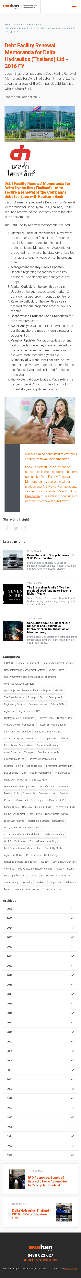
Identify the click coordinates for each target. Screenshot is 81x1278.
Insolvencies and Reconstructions (35, 868)
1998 (9, 1107)
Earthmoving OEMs (64, 807)
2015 (9, 1013)
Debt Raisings (51, 855)
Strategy (32, 697)
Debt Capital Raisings (15, 875)
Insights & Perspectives (30, 24)
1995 (9, 1126)
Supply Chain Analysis (57, 814)
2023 (9, 937)
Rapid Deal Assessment (16, 779)
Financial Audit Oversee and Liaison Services (45, 793)
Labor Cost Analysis (14, 821)
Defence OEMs (58, 704)
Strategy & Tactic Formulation (19, 718)
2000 (9, 1088)
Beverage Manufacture (64, 861)
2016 (9, 1003)
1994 (9, 1136)
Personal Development (51, 697)
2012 (9, 1022)
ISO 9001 (9, 663)
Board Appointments (48, 752)
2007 (9, 1041)
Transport (29, 752)
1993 (9, 1145)
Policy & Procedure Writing (42, 841)
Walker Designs (71, 1269)
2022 (9, 946)
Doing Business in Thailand (56, 738)
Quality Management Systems (58, 663)
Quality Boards (56, 670)
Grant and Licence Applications (20, 786)
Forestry (59, 868)
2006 (9, 1051)
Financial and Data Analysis (18, 745)
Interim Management (41, 772)
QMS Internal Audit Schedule (19, 683)
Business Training (13, 766)
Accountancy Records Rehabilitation (22, 834)
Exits (16, 793)
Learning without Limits (58, 875)
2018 (9, 984)
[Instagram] (25, 528)
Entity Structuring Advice (48, 731)
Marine (7, 889)
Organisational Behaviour (63, 882)
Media (7, 793)
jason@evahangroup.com (41, 1260)
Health (70, 868)
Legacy (33, 875)
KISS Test (59, 690)
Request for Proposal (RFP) (50, 800)
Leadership (26, 882)
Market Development (14, 814)
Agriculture (10, 711)
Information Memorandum (17, 731)
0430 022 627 (40, 1255)
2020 (9, 965)
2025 (9, 918)
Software (63, 786)
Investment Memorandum (52, 724)
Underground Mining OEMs (36, 807)
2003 (9, 1069)
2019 (9, 975)
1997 (9, 1117)
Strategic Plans (65, 718)
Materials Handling (54, 834)
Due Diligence (11, 772)
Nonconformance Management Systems (24, 670)
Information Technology (27, 889)
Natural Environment (28, 663)
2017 (9, 994)
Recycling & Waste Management (20, 861)
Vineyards (9, 868)
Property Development (47, 745)
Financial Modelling (14, 759)
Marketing (41, 882)
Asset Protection (12, 752)
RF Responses (33, 855)
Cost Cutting (35, 814)
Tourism (45, 861)
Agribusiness (26, 711)
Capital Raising (34, 766)
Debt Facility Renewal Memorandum (22, 848)
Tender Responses (51, 889)
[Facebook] (7, 528)
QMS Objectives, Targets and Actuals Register (27, 690)
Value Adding (11, 882)
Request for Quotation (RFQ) (18, 800)
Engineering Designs (14, 704)
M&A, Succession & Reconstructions (22, 827)
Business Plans (46, 718)
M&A (24, 772)
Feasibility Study (53, 848)
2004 (9, 1060)
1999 (9, 1098)
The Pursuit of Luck (14, 697)
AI (41, 875)
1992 (9, 1155)
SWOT (39, 711)
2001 (9, 1079)
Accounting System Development (21, 738)
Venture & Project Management (19, 724)
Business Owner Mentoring (42, 759)
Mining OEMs (11, 807)
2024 (9, 927)
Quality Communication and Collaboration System (30, 677)
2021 (9, 956)
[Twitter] (16, 528)
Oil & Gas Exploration (15, 841)
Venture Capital (63, 772)
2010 (9, 1032)
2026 (9, 908)
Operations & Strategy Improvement (46, 821)
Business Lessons (38, 704)
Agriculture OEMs (13, 855)
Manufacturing (47, 786)
